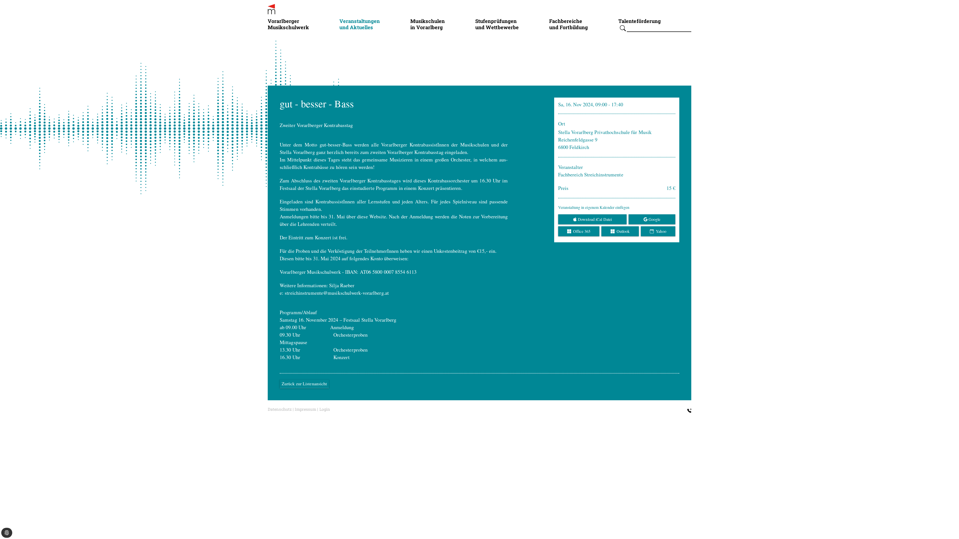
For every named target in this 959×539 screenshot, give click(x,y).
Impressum (305, 409)
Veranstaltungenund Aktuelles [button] (359, 24)
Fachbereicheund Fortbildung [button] (568, 24)
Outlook (623, 231)
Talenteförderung (639, 21)
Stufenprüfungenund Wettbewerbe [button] (497, 24)
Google (655, 219)
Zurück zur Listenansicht (304, 384)
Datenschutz (280, 409)
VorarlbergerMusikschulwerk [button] (288, 24)
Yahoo (660, 231)
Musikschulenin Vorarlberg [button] (427, 24)
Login (324, 409)
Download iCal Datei (595, 219)
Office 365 (581, 231)
